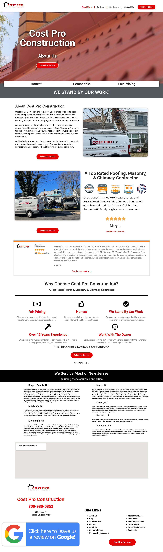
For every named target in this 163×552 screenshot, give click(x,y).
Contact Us (129, 7)
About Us (86, 7)
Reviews (100, 7)
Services (113, 7)
